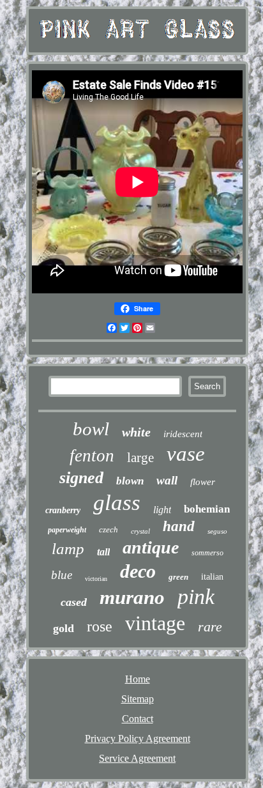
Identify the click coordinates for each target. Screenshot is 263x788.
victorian (96, 578)
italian (212, 577)
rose (99, 626)
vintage (155, 623)
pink (195, 596)
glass (116, 502)
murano (132, 597)
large (140, 457)
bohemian (207, 509)
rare (210, 627)
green (178, 577)
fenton (92, 455)
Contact (137, 718)
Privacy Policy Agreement (137, 738)
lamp (68, 548)
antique (151, 547)
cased (74, 602)
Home (137, 679)
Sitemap (137, 698)
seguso (217, 531)
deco (138, 571)
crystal (140, 531)
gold (63, 628)
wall (166, 480)
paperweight (67, 529)
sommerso (207, 552)
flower (202, 482)
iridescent (182, 434)
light (162, 509)
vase (186, 453)
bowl (91, 429)
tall (103, 551)
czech (108, 529)
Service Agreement (137, 758)
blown (130, 481)
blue (61, 575)
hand (179, 526)
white (136, 432)
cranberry (62, 510)
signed (81, 477)
